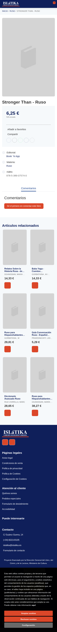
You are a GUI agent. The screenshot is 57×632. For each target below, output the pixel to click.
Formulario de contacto (14, 550)
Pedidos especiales (11, 498)
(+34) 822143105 (11, 540)
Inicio (5, 11)
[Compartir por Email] (26, 140)
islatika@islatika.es (12, 545)
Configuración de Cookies (14, 479)
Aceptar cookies (28, 613)
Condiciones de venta (12, 463)
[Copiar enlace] (32, 140)
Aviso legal (7, 458)
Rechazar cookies (29, 619)
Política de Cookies (11, 474)
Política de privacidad (12, 468)
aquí (34, 605)
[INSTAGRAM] (12, 442)
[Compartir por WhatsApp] (20, 140)
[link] (7, 285)
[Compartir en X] (14, 140)
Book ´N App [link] (13, 156)
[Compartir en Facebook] (8, 140)
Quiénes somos (9, 493)
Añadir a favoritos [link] (16, 129)
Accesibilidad (8, 509)
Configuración (28, 625)
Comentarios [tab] (28, 188)
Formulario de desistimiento (15, 504)
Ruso (12, 11)
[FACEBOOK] (5, 442)
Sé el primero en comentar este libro (24, 206)
